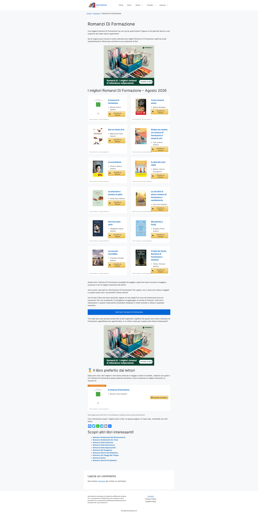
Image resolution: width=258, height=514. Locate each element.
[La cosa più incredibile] (98, 258)
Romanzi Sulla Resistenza (104, 445)
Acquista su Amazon (117, 114)
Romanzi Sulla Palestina (103, 442)
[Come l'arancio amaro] (141, 107)
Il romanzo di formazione (113, 101)
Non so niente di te (116, 129)
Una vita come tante (114, 223)
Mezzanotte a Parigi (157, 223)
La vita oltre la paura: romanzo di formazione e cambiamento (158, 195)
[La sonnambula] (98, 169)
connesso (101, 481)
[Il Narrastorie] (98, 5)
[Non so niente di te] (98, 136)
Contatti (150, 496)
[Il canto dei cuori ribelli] (141, 169)
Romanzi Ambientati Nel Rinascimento (109, 437)
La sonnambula (114, 162)
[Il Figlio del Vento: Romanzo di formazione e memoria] (141, 258)
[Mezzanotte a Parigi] (141, 228)
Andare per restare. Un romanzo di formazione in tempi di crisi (159, 133)
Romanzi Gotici (99, 458)
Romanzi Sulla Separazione (104, 448)
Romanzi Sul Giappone (102, 450)
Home (121, 5)
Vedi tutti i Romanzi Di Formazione (129, 312)
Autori (129, 5)
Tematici (150, 5)
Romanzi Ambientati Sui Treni (105, 440)
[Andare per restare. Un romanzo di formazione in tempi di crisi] (141, 136)
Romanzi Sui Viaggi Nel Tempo (106, 455)
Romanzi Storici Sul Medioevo (105, 453)
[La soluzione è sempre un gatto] (98, 198)
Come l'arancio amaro (157, 101)
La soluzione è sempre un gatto (115, 192)
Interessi (163, 5)
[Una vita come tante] (98, 228)
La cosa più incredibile (113, 252)
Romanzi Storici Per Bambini (105, 460)
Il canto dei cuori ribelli (158, 163)
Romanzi (96, 13)
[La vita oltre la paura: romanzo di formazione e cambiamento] (141, 198)
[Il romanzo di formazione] (98, 107)
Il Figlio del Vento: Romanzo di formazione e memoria (158, 255)
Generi (138, 5)
